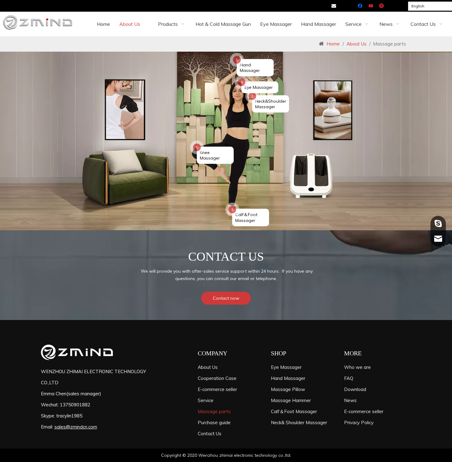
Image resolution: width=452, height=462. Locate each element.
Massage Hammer (291, 400)
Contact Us (209, 433)
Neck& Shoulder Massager (299, 422)
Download (355, 389)
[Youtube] (371, 6)
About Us (208, 367)
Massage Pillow (288, 389)
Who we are (357, 367)
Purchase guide (214, 422)
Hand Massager (288, 378)
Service (205, 400)
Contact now (226, 298)
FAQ (348, 378)
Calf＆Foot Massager (294, 411)
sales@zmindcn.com (75, 427)
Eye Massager (286, 367)
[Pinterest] (382, 6)
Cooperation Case (217, 378)
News (350, 400)
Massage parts (214, 411)
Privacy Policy (359, 422)
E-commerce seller (217, 389)
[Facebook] (361, 6)
